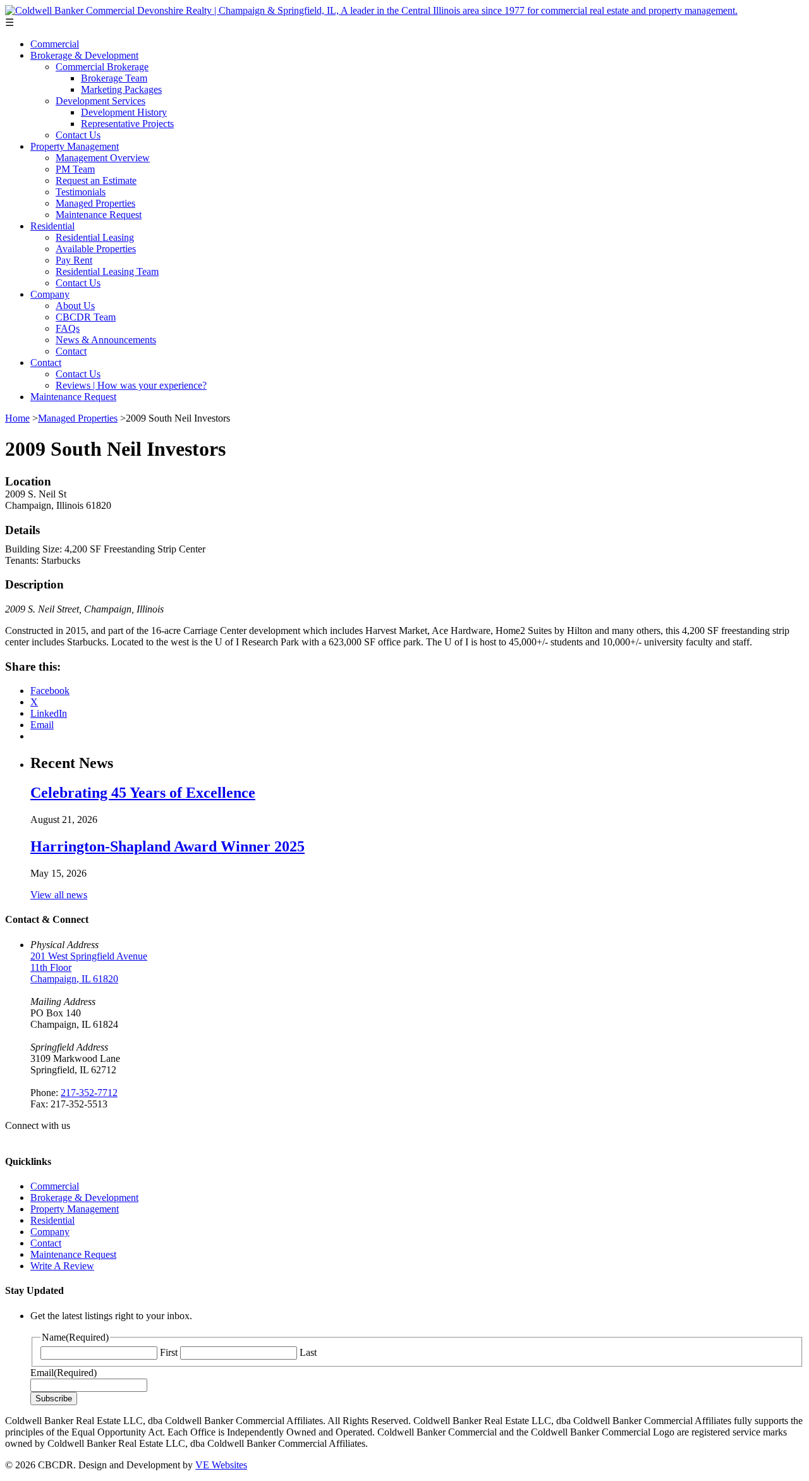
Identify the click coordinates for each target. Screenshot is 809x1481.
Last (308, 1352)
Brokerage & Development (84, 55)
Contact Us (78, 135)
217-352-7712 (89, 1092)
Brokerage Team (114, 78)
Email (63, 1372)
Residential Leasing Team (107, 271)
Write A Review (62, 1265)
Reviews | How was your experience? (131, 385)
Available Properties (96, 248)
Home (17, 418)
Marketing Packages (121, 89)
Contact (71, 351)
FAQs (68, 328)
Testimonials (81, 191)
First (169, 1352)
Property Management (74, 146)
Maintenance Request (99, 214)
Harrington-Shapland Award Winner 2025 (167, 846)
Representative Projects (127, 123)
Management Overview (103, 157)
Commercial (54, 44)
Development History (124, 112)
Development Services (100, 100)
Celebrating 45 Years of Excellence (142, 792)
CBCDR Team (86, 317)
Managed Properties (95, 203)
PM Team (75, 169)
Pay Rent (74, 260)
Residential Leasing (95, 237)
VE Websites (221, 1465)
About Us (75, 305)
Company (50, 294)
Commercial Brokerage (102, 66)
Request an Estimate (96, 180)
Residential (52, 226)
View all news (58, 894)
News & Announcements (106, 339)
